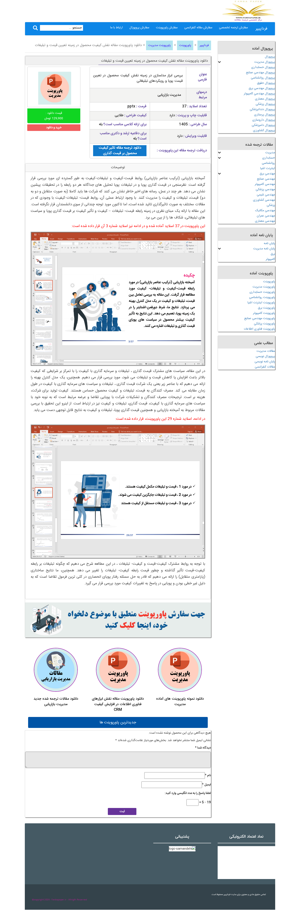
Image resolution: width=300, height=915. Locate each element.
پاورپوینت (185, 45)
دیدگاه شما (203, 748)
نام (208, 775)
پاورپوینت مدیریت (159, 45)
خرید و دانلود (53, 127)
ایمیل (206, 784)
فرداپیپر (261, 28)
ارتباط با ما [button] (116, 27)
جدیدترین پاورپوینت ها (117, 722)
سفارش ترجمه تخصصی (233, 27)
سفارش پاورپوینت (167, 27)
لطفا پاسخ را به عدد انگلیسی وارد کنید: (188, 793)
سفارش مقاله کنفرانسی (198, 27)
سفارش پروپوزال (139, 27)
